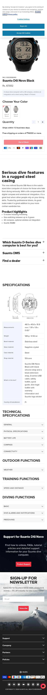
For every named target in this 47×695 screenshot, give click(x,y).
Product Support (23, 564)
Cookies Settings (23, 19)
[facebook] (14, 684)
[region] (23, 19)
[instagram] (9, 684)
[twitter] (19, 684)
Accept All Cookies (23, 33)
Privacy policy (12, 14)
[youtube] (23, 684)
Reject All (23, 26)
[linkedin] (33, 684)
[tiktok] (28, 684)
